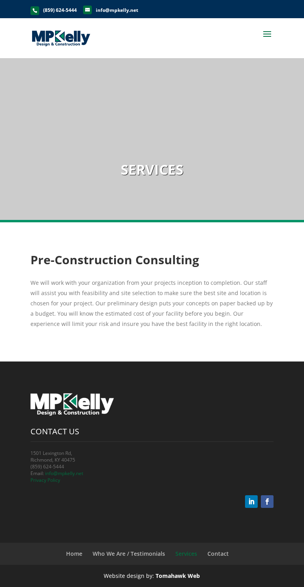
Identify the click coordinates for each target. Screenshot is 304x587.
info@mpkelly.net (64, 473)
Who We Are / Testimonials (129, 553)
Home (74, 553)
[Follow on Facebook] (267, 501)
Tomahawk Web (178, 575)
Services (186, 553)
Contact (218, 553)
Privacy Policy (45, 480)
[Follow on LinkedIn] (251, 501)
